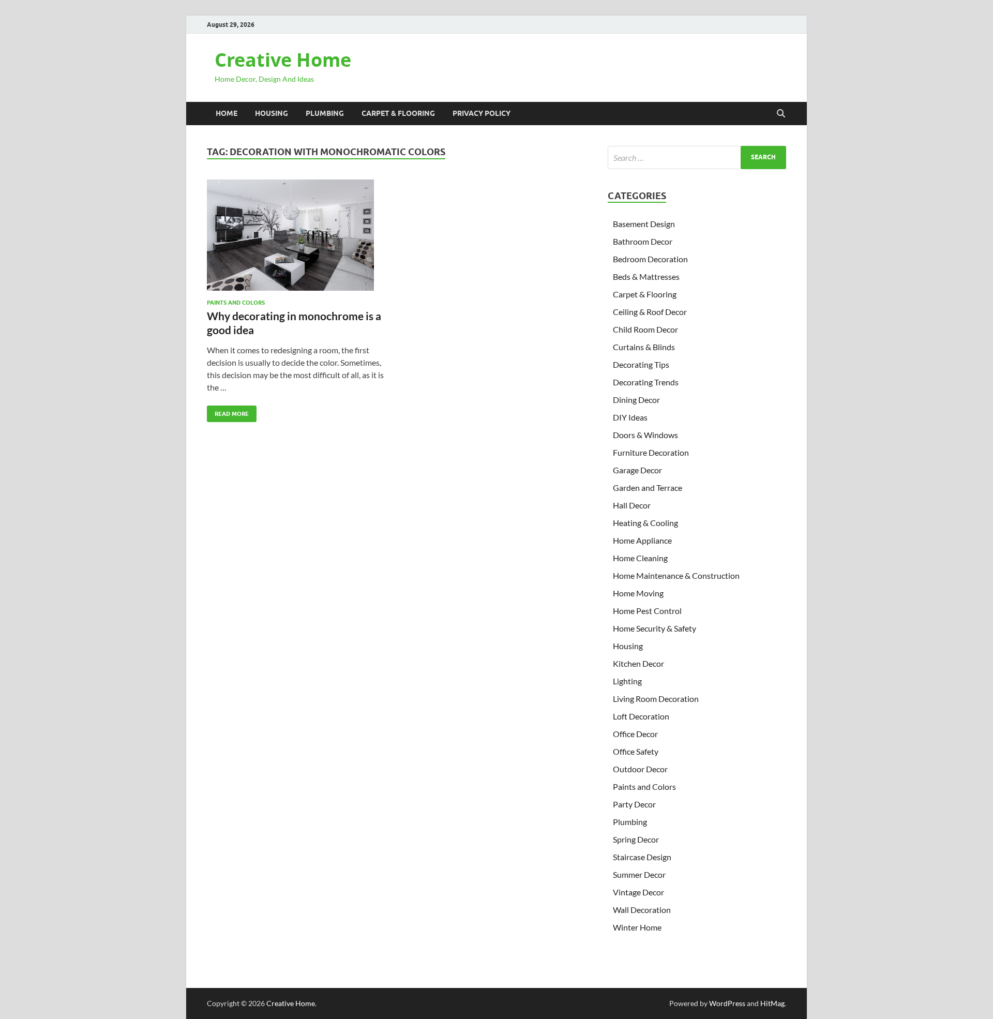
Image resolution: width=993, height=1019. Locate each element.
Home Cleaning (640, 558)
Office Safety (635, 751)
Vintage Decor (638, 892)
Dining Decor (636, 399)
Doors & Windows (645, 435)
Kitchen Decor (638, 663)
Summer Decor (639, 874)
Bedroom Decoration (650, 259)
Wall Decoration (642, 910)
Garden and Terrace (647, 487)
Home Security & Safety (654, 628)
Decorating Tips (641, 364)
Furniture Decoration (651, 452)
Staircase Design (642, 857)
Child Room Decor (645, 329)
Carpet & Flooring (398, 113)
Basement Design (644, 224)
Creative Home (283, 59)
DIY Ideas (630, 417)
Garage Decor (637, 470)
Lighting (627, 681)
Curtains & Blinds (644, 347)
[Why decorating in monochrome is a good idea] (297, 235)
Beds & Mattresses (646, 276)
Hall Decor (632, 505)
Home (226, 113)
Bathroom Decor (642, 241)
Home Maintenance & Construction (676, 575)
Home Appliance (642, 540)
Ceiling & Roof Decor (650, 312)
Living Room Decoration (656, 698)
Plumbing (325, 113)
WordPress (727, 1003)
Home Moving (638, 593)
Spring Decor (636, 839)
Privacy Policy (481, 113)
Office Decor (635, 734)
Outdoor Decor (640, 769)
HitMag (772, 1003)
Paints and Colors (236, 302)
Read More (228, 411)
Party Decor (634, 804)
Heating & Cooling (645, 523)
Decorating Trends (646, 382)
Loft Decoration (641, 716)
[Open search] (781, 114)
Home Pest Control (647, 611)
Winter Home (637, 927)
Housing (271, 113)
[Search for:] (697, 157)
